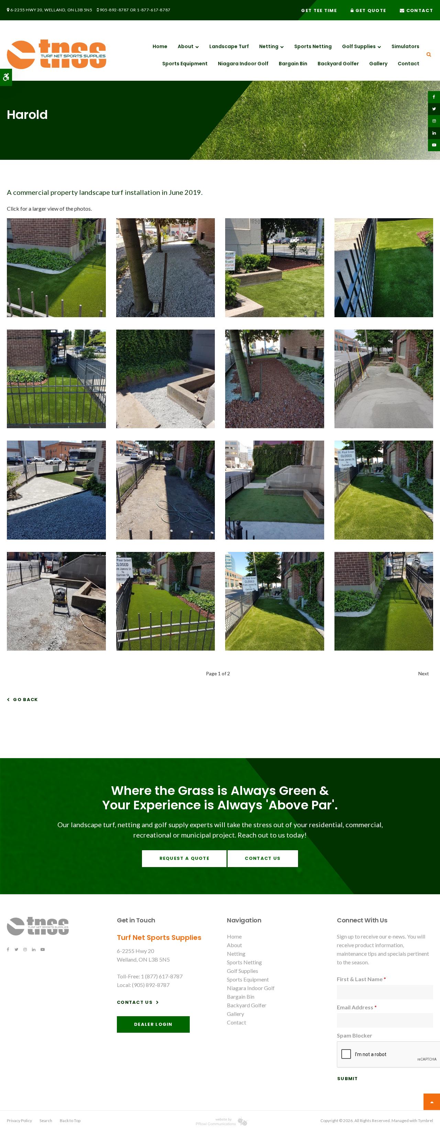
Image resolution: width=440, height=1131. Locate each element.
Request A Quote (185, 858)
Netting (268, 46)
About (186, 46)
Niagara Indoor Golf (243, 63)
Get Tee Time (319, 10)
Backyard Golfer (338, 63)
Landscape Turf (229, 46)
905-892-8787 (114, 9)
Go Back (25, 699)
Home (160, 46)
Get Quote (370, 10)
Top (432, 1102)
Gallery (378, 63)
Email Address (357, 1007)
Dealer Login (153, 1024)
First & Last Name (361, 979)
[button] (56, 315)
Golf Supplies (359, 46)
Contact (419, 10)
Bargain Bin (293, 63)
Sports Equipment (185, 63)
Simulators (405, 46)
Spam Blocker (354, 1035)
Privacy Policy (19, 1120)
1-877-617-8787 (153, 9)
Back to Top (70, 1120)
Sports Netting (313, 46)
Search (46, 1120)
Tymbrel (425, 1120)
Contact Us (262, 858)
